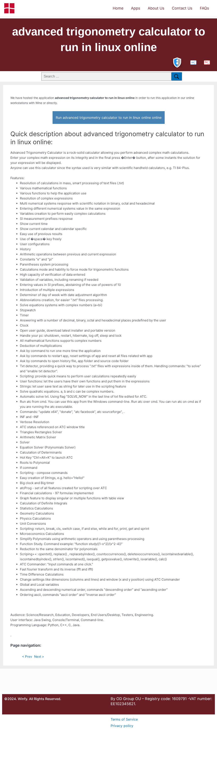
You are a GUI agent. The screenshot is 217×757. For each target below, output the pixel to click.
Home (118, 8)
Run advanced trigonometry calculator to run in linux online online (108, 117)
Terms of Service (124, 719)
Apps (135, 8)
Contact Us (182, 8)
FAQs (204, 8)
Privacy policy (122, 726)
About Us (156, 8)
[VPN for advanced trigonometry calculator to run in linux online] (177, 62)
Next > (39, 657)
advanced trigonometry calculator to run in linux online (108, 39)
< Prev (27, 657)
